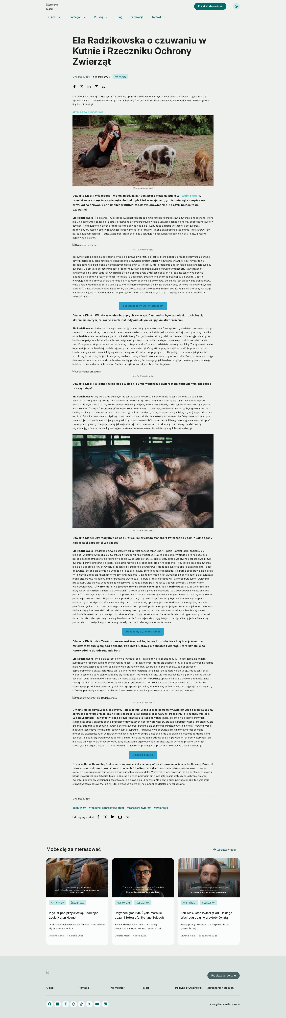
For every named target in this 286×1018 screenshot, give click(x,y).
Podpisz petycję (143, 754)
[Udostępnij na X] (82, 87)
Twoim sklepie (190, 195)
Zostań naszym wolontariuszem (143, 305)
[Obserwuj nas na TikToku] (81, 1004)
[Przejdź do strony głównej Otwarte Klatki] (56, 6)
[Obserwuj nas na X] (89, 1004)
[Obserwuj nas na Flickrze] (57, 1004)
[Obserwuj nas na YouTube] (97, 1004)
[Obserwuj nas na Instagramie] (65, 1004)
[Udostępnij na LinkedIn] (89, 87)
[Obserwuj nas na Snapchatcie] (73, 1004)
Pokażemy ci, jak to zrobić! (143, 631)
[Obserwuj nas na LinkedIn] (105, 1004)
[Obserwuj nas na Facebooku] (49, 1004)
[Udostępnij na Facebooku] (74, 87)
